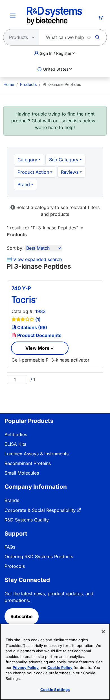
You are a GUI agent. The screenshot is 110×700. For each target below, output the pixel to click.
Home (8, 84)
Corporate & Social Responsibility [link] (40, 510)
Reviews (69, 172)
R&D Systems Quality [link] (27, 520)
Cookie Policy (59, 667)
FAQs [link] (10, 547)
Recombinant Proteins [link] (28, 463)
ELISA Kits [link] (15, 444)
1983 (40, 311)
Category (27, 159)
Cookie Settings (55, 689)
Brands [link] (12, 500)
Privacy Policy (26, 667)
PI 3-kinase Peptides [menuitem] (62, 84)
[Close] (103, 631)
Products (28, 84)
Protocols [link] (15, 566)
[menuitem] (8, 84)
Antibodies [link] (16, 434)
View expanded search (37, 259)
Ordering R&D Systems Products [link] (39, 556)
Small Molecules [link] (22, 473)
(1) (38, 319)
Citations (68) (31, 327)
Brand (23, 184)
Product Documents (38, 335)
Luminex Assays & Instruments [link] (37, 453)
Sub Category (63, 159)
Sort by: (15, 248)
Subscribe (21, 616)
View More (37, 348)
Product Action (33, 172)
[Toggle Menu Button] (13, 15)
